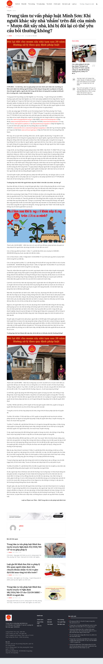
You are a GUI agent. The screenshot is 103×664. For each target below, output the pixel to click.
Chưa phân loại (40, 622)
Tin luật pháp (41, 4)
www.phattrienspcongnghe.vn (42, 124)
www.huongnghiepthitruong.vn (22, 119)
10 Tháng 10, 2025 (19, 35)
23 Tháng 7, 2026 (17, 552)
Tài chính (49, 4)
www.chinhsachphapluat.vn (49, 119)
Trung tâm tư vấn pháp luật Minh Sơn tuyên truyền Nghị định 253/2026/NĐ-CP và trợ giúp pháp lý (24, 547)
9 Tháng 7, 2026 (17, 597)
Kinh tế (17, 4)
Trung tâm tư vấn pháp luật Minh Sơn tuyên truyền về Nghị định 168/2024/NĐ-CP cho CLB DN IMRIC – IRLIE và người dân (83, 640)
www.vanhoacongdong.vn (29, 130)
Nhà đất (23, 4)
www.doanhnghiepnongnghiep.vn (36, 128)
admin (10, 35)
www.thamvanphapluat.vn (51, 121)
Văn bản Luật (66, 4)
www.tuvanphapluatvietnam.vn (20, 121)
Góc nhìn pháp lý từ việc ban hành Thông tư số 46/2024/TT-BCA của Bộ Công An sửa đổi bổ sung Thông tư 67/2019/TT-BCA (81, 68)
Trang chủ (9, 10)
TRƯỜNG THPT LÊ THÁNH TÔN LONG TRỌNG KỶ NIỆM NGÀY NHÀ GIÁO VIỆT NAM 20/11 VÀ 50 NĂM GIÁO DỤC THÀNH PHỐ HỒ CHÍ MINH (86, 81)
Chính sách (57, 4)
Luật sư (74, 4)
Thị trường (31, 4)
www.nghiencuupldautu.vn (22, 124)
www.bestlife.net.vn (20, 128)
